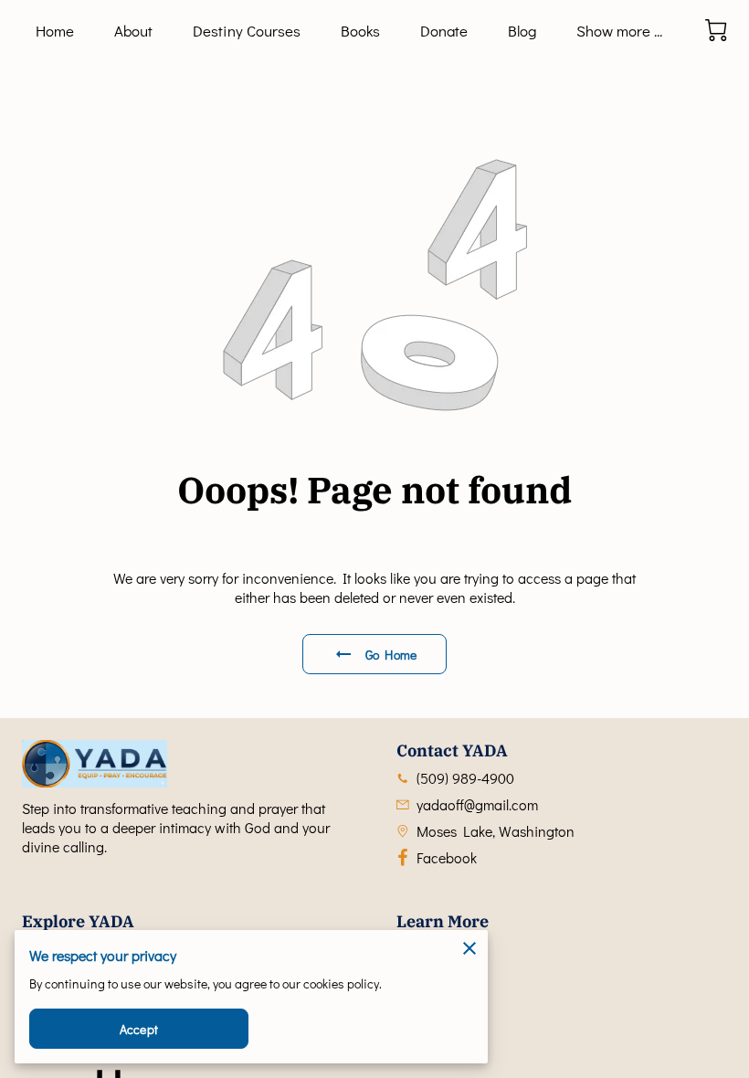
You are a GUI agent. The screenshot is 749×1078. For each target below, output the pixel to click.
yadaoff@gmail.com (477, 804)
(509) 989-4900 (465, 777)
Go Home (391, 654)
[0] (716, 30)
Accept (139, 1029)
